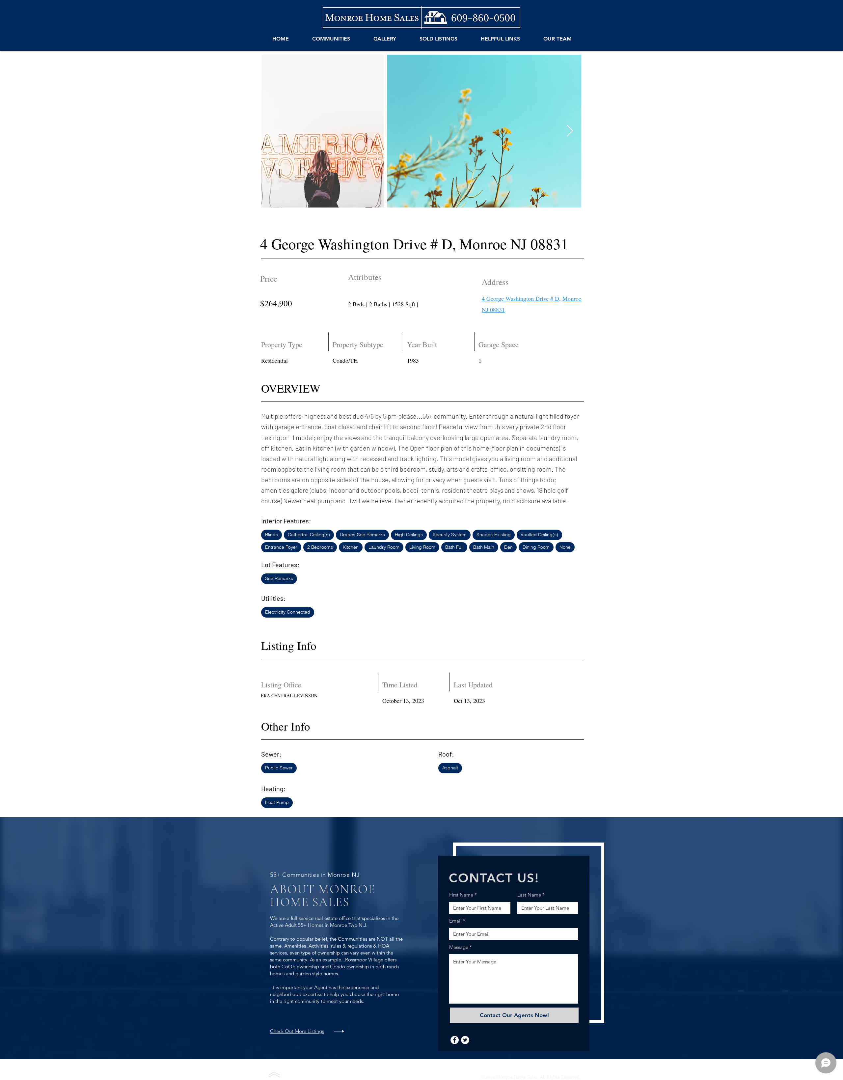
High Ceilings (409, 535)
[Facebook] (454, 1040)
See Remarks (279, 578)
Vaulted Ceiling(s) (539, 535)
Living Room (422, 547)
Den (508, 547)
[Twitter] (465, 1040)
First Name (461, 894)
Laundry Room (383, 547)
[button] (331, 38)
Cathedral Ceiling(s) (309, 535)
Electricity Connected (287, 612)
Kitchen (351, 547)
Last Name (529, 894)
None (565, 547)
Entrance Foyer (281, 547)
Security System (450, 535)
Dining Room (536, 547)
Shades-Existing (493, 535)
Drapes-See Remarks (362, 535)
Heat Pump (277, 802)
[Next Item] (570, 131)
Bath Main (483, 547)
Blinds (271, 535)
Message (458, 947)
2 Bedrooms (320, 547)
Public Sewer (279, 768)
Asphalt (450, 768)
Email (455, 920)
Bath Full (454, 547)
